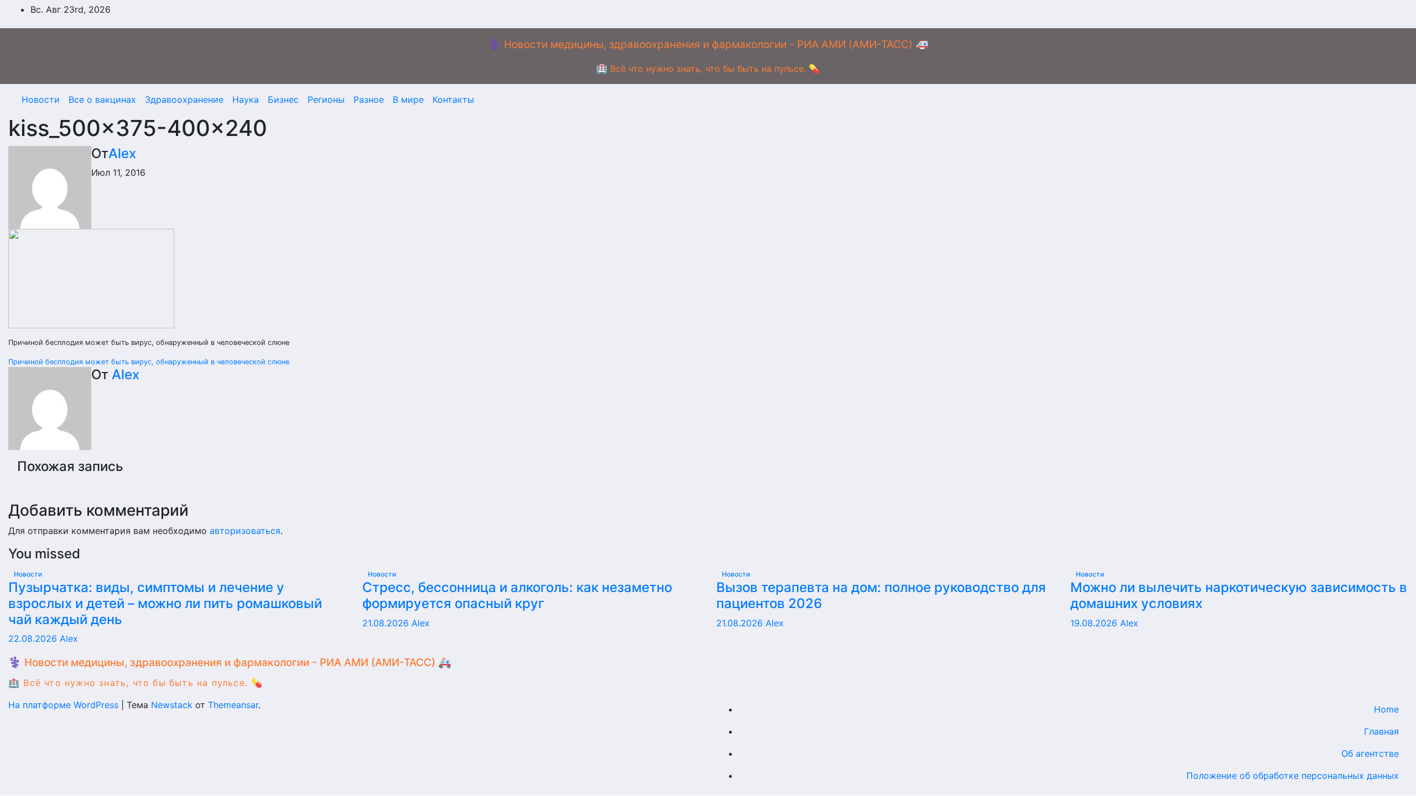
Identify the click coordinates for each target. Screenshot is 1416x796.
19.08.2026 (1095, 623)
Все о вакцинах (102, 99)
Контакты (453, 99)
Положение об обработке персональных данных (1292, 775)
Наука (245, 99)
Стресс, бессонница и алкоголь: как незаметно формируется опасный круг (517, 595)
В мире (408, 99)
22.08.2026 (34, 638)
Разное (368, 99)
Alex (122, 153)
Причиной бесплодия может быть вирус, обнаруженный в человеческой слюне (148, 362)
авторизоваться (245, 530)
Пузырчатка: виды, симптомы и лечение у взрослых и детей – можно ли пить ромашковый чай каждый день (165, 603)
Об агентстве (1370, 753)
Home (1386, 709)
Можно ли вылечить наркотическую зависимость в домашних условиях (1238, 595)
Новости (41, 99)
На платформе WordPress (64, 704)
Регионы (326, 99)
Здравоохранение (184, 99)
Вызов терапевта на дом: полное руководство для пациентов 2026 (881, 595)
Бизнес (283, 99)
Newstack (171, 704)
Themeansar (233, 704)
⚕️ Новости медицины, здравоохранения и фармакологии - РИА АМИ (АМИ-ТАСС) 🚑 (708, 44)
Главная (1381, 731)
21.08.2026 (387, 623)
